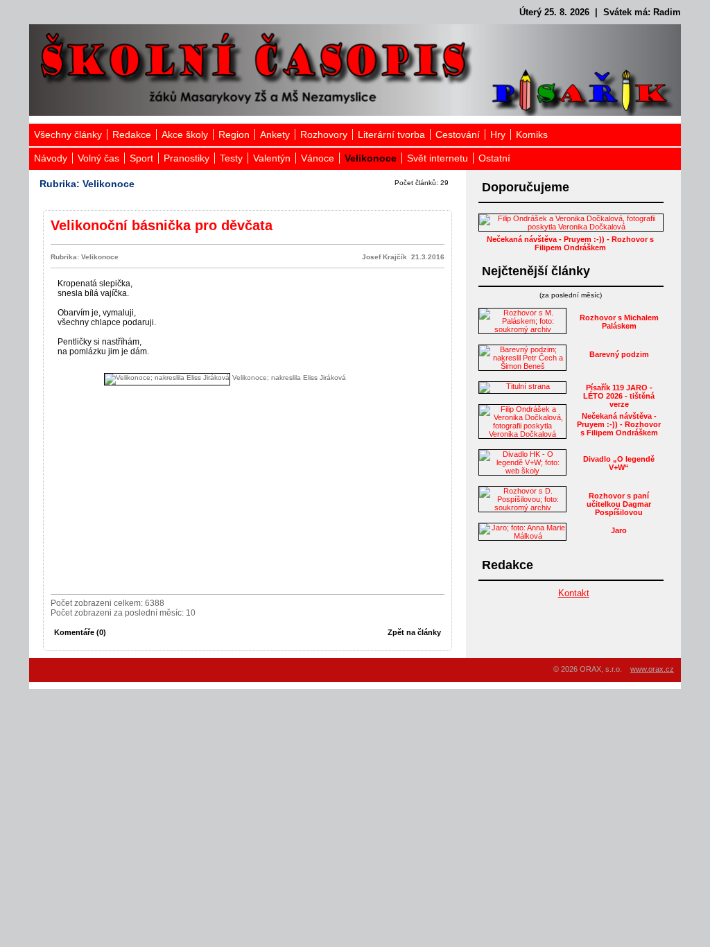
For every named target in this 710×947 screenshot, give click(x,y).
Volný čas (98, 158)
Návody (50, 158)
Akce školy (185, 134)
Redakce (131, 134)
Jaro (619, 530)
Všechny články (68, 134)
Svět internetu (437, 158)
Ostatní (494, 158)
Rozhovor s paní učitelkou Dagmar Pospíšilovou (619, 504)
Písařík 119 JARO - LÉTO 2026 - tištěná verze (619, 395)
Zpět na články (414, 632)
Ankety (275, 134)
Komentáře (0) (80, 632)
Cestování (457, 134)
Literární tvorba (391, 134)
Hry (497, 134)
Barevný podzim (619, 354)
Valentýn (272, 158)
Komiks (532, 134)
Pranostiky (186, 158)
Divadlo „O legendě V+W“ (619, 463)
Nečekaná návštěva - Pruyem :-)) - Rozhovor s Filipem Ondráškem (570, 243)
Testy (231, 158)
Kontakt (573, 593)
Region (234, 134)
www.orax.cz (652, 669)
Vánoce (317, 158)
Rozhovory (323, 134)
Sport (141, 158)
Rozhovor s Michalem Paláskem (619, 321)
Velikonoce (371, 158)
